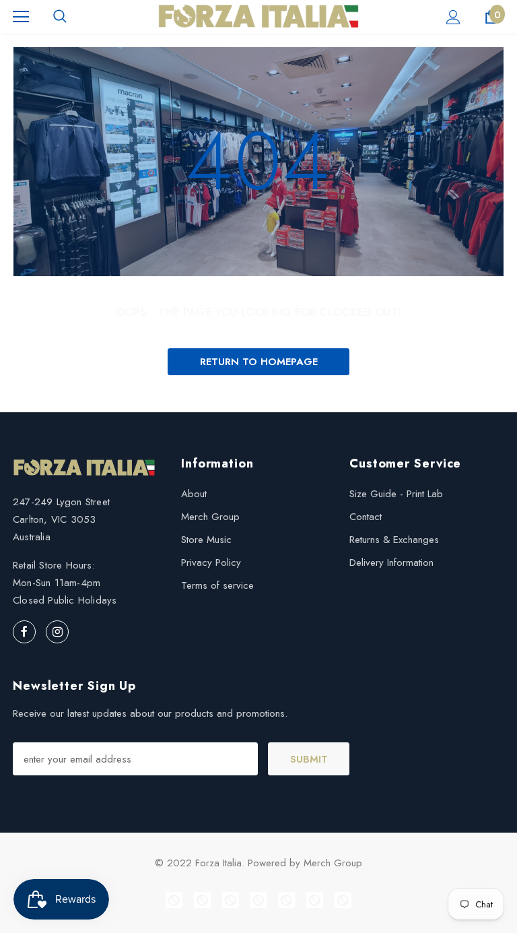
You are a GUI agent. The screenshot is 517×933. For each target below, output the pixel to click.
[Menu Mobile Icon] (21, 17)
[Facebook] (24, 631)
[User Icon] (453, 17)
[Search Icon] (60, 17)
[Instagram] (57, 631)
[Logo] (258, 16)
